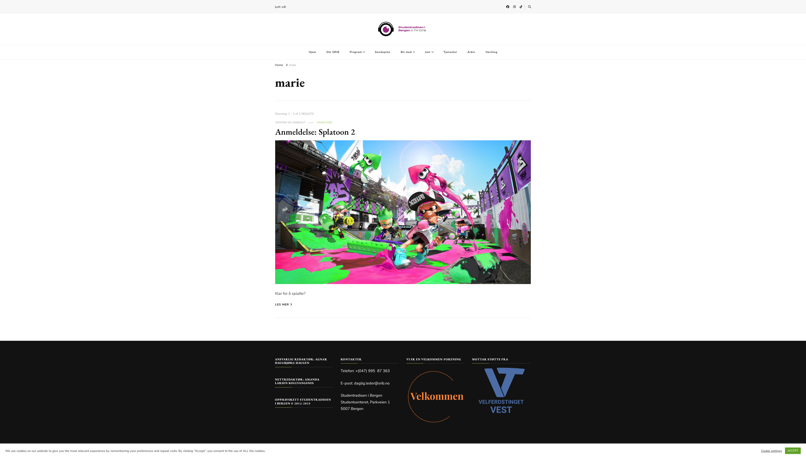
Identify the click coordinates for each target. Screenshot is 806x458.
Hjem (312, 52)
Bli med (406, 52)
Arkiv (471, 52)
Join (427, 52)
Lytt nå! (280, 7)
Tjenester (450, 52)
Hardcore (324, 122)
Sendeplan (382, 52)
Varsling (491, 52)
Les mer (282, 305)
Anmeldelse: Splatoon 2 (315, 131)
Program (356, 52)
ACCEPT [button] (793, 451)
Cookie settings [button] (771, 451)
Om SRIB (332, 52)
